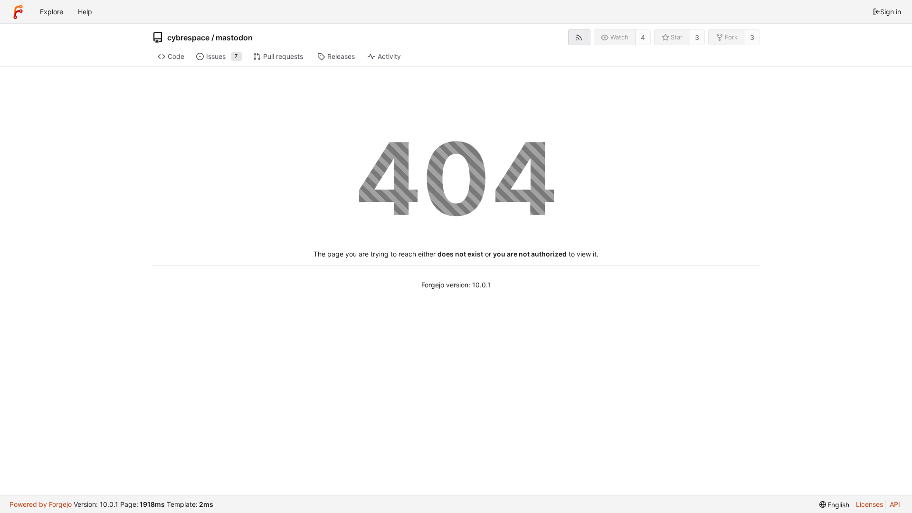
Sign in (890, 12)
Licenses (869, 504)
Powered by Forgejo (41, 504)
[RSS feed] (579, 37)
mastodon (234, 37)
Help (85, 12)
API (895, 504)
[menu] (834, 505)
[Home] (18, 11)
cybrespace (188, 37)
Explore (51, 12)
